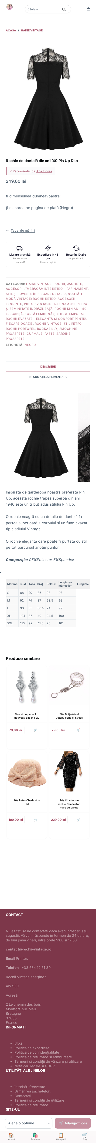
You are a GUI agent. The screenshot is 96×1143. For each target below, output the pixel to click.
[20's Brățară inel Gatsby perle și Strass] (69, 685)
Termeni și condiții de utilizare (39, 1100)
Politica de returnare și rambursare (43, 1057)
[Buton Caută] (64, 9)
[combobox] (42, 9)
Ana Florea (44, 171)
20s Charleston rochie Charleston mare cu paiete (69, 804)
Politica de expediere (31, 1048)
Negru (30, 345)
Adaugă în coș (76, 1123)
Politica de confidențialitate (36, 1052)
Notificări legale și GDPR (34, 1066)
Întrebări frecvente (29, 1087)
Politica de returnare (31, 1105)
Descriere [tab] (48, 366)
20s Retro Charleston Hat (27, 802)
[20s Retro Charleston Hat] (27, 771)
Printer (21, 958)
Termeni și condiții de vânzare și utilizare (48, 1061)
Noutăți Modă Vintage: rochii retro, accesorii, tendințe (44, 299)
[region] (48, 603)
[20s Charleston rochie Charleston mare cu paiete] (69, 771)
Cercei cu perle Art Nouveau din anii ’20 (26, 716)
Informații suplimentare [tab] (48, 377)
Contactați (22, 1096)
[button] (20, 230)
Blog (18, 1043)
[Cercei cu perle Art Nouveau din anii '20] (27, 685)
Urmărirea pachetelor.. (32, 1091)
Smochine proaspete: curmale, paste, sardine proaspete (41, 334)
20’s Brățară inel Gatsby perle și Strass (69, 716)
